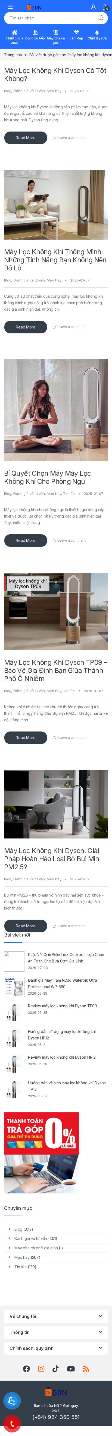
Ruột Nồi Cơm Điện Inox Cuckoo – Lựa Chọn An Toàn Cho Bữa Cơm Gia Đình (66, 957)
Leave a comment (71, 138)
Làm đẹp (76, 38)
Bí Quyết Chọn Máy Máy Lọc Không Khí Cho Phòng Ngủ (47, 477)
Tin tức (69, 493)
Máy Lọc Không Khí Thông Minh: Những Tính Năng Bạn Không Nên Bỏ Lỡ (55, 260)
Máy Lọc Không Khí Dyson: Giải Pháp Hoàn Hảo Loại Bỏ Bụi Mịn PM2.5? (51, 859)
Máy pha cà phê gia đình (36, 1248)
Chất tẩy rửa (97, 38)
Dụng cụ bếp (35, 38)
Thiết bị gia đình (14, 40)
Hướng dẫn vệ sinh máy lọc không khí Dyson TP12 (67, 1086)
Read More (26, 137)
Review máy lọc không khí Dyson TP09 (62, 1006)
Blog (7, 91)
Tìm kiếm (100, 18)
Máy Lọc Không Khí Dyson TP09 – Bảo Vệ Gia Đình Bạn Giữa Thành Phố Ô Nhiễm (55, 670)
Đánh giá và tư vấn (29, 91)
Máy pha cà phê (56, 40)
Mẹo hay (54, 91)
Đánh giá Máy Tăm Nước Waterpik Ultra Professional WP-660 (62, 983)
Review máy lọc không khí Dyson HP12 (62, 1057)
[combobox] (48, 18)
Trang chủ (13, 54)
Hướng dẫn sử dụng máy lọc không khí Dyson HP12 (62, 1034)
